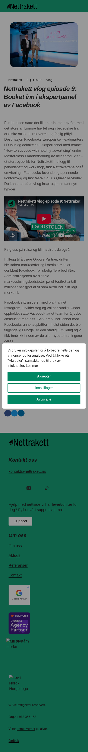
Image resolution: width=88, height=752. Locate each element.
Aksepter (44, 376)
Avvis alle (44, 399)
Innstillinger (44, 388)
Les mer (32, 365)
